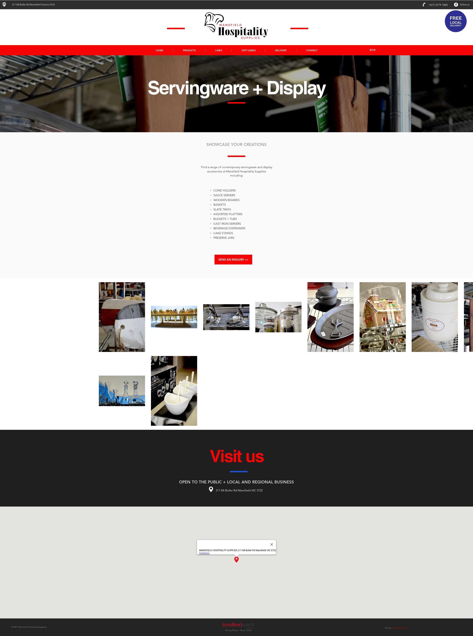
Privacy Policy (231, 630)
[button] (189, 50)
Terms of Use (246, 630)
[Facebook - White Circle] (456, 5)
